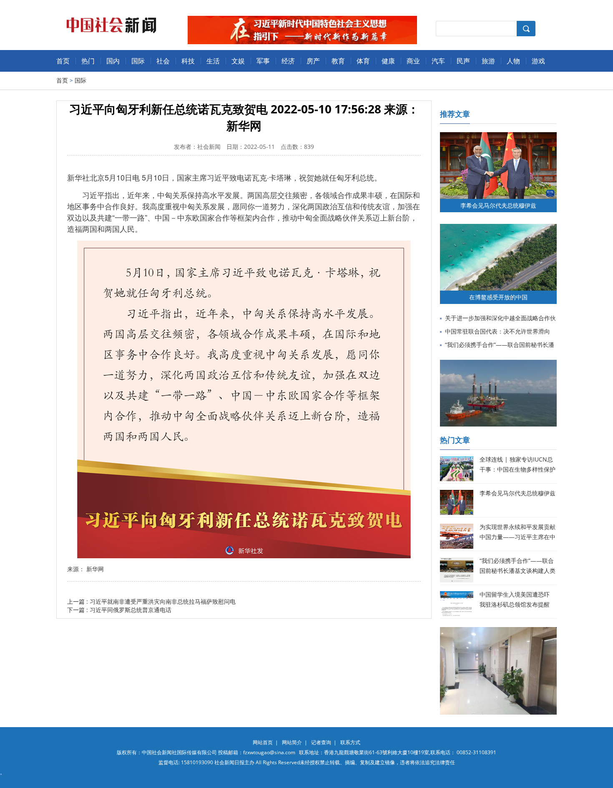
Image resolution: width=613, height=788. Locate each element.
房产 (313, 60)
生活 (213, 60)
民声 (463, 60)
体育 (363, 60)
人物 (513, 60)
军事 (263, 60)
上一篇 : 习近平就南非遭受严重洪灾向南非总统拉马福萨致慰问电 (151, 601)
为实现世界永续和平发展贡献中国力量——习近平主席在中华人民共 (517, 537)
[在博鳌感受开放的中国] (498, 228)
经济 (288, 60)
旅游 (488, 60)
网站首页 (263, 742)
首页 (63, 60)
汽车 (438, 60)
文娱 (238, 60)
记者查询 (321, 742)
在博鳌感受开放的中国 (498, 297)
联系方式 (350, 742)
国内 (113, 60)
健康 (388, 60)
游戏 (538, 60)
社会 (163, 60)
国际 (138, 60)
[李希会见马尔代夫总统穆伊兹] (498, 136)
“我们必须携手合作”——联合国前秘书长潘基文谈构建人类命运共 (517, 571)
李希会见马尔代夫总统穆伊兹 (498, 205)
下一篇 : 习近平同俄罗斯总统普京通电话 (119, 610)
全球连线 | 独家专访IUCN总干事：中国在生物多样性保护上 (517, 469)
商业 (413, 60)
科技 (188, 60)
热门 (88, 60)
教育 (338, 60)
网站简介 (292, 742)
